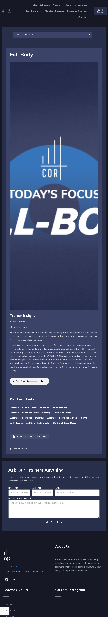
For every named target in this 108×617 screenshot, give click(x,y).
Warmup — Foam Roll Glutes (56, 412)
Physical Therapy (54, 11)
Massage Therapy (77, 11)
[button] (52, 35)
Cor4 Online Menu (24, 34)
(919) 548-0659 (11, 566)
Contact (82, 17)
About (56, 5)
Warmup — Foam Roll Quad (24, 412)
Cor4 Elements (33, 11)
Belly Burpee (16, 423)
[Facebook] (6, 579)
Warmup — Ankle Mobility (53, 407)
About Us (10, 610)
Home (9, 604)
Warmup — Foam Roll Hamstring (27, 417)
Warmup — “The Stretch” (23, 407)
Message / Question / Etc (20, 499)
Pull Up (83, 417)
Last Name (37, 488)
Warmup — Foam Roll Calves (62, 417)
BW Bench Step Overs (64, 423)
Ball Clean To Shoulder (38, 423)
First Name (13, 488)
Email (57, 488)
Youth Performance (76, 5)
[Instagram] (14, 579)
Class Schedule (41, 5)
